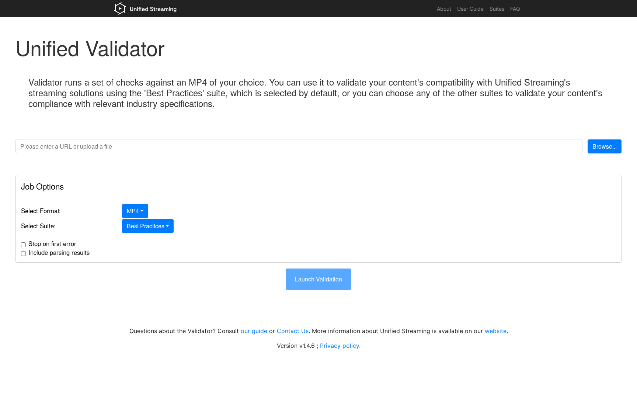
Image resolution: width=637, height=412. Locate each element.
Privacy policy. (340, 345)
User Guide (470, 9)
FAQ (515, 9)
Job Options (42, 186)
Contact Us (293, 331)
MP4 (133, 211)
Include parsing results (59, 252)
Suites (497, 9)
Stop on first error (52, 243)
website (496, 331)
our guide (254, 331)
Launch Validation (318, 279)
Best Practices (145, 226)
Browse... (604, 146)
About (444, 9)
